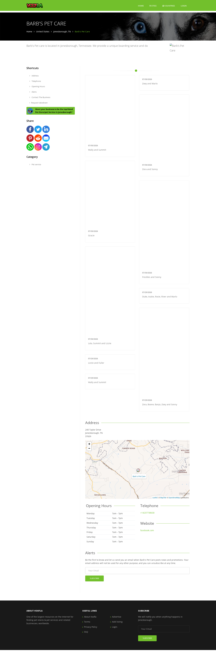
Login (184, 5)
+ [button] (89, 444)
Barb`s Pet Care (139, 476)
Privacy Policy (90, 626)
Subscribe (94, 578)
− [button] (89, 448)
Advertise (116, 616)
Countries (169, 5)
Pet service (36, 164)
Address (35, 75)
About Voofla (90, 616)
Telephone (36, 81)
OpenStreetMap (174, 497)
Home (141, 5)
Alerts (34, 92)
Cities (153, 5)
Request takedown (39, 102)
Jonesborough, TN (62, 31)
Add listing (117, 621)
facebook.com (147, 530)
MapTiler (163, 497)
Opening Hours (38, 86)
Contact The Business (40, 97)
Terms (87, 621)
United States (42, 31)
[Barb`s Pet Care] (138, 470)
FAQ (86, 631)
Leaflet (155, 497)
